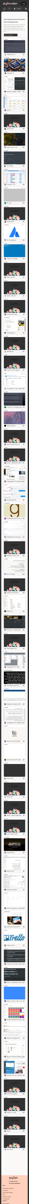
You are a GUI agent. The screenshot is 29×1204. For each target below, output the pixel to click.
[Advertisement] (15, 14)
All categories (6, 1199)
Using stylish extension (8, 1188)
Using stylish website (8, 1192)
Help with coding (7, 1196)
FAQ (3, 1194)
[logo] (10, 3)
